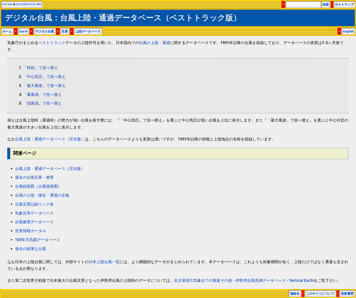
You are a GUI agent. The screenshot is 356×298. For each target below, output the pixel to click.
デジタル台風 (44, 31)
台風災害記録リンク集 (34, 204)
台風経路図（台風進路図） (38, 186)
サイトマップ (344, 4)
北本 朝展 (7, 4)
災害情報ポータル (30, 231)
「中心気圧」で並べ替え (44, 76)
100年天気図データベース (37, 239)
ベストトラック (51, 42)
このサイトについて (320, 293)
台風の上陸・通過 (154, 42)
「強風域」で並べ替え (42, 103)
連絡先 (295, 293)
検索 (326, 4)
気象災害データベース (34, 213)
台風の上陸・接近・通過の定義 (42, 195)
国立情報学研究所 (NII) (29, 4)
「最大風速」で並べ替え (44, 85)
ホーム (7, 31)
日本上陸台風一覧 (104, 262)
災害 (65, 31)
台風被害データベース (34, 222)
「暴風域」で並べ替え (42, 94)
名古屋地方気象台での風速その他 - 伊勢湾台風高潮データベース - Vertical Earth (244, 280)
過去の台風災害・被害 (34, 177)
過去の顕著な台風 (30, 248)
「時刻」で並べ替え (40, 67)
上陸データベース (88, 31)
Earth (23, 31)
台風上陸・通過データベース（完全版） (50, 139)
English (348, 31)
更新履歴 (347, 293)
